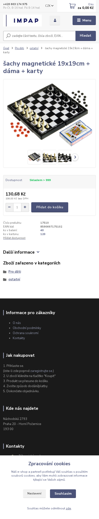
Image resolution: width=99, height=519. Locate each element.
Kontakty (19, 338)
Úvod (6, 48)
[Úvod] (22, 20)
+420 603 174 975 (15, 4)
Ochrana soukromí (25, 333)
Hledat (85, 35)
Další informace (19, 252)
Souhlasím (63, 493)
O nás (17, 323)
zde (68, 508)
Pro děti (19, 48)
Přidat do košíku (49, 207)
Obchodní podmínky (27, 328)
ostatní (34, 48)
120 (42, 234)
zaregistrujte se (41, 371)
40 (42, 230)
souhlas (67, 472)
